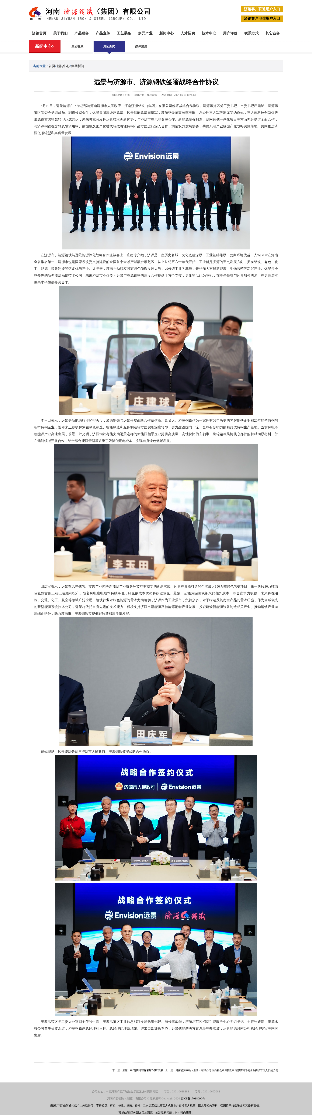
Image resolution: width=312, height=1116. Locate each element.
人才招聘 (188, 33)
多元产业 (145, 33)
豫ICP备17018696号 (193, 1098)
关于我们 (60, 33)
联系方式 (251, 33)
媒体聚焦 (141, 46)
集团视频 (77, 46)
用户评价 (230, 33)
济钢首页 (39, 33)
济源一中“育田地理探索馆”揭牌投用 (142, 1070)
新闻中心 (166, 33)
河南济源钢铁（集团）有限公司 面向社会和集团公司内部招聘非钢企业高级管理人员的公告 (227, 1070)
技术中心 (209, 33)
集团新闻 (109, 46)
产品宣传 (103, 33)
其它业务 (273, 33)
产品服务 (81, 33)
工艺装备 (124, 33)
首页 (52, 66)
